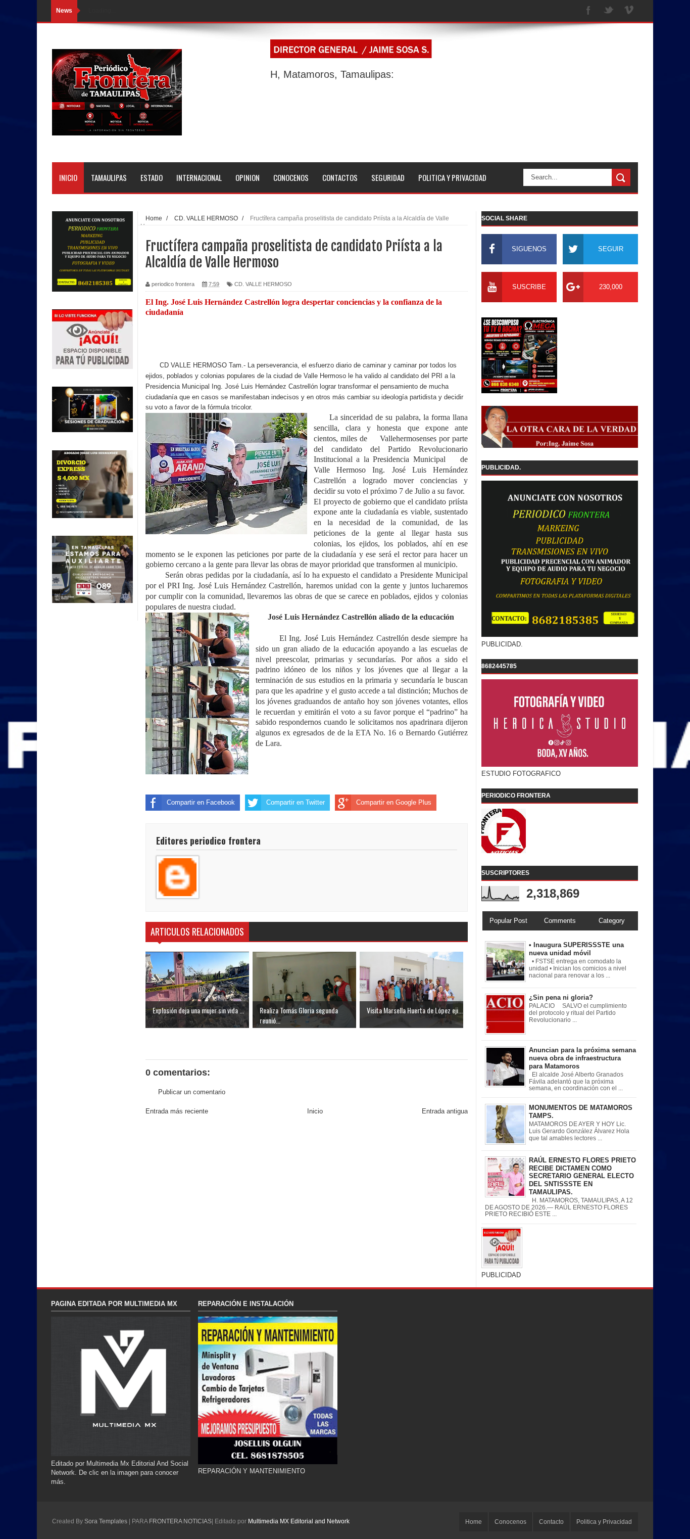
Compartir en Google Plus (393, 802)
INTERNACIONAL (199, 177)
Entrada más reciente (176, 1111)
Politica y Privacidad (604, 1521)
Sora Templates (105, 1521)
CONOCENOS (291, 177)
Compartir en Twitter (295, 802)
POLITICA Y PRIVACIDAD (452, 177)
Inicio (315, 1111)
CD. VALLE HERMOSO (263, 284)
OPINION (247, 177)
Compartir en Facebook (201, 802)
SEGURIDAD (388, 177)
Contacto (551, 1521)
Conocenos (510, 1521)
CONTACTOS (340, 177)
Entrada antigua (445, 1111)
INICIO (68, 177)
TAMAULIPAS (109, 177)
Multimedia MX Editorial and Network (299, 1521)
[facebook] (588, 11)
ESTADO (151, 177)
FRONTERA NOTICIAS (180, 1521)
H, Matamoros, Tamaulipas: (332, 74)
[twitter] (609, 11)
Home (473, 1521)
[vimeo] (629, 11)
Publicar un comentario (191, 1092)
